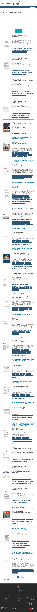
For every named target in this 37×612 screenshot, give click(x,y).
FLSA (13, 461)
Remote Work (29, 483)
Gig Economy (20, 95)
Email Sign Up (18, 595)
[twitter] (29, 604)
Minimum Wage (20, 153)
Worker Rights (26, 115)
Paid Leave (13, 48)
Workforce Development (30, 93)
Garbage (18, 266)
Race (19, 310)
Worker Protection (15, 72)
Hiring (20, 307)
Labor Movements (22, 91)
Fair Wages (22, 70)
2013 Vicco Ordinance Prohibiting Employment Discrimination (23, 182)
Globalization (30, 441)
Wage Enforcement (15, 74)
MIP (6, 597)
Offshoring (14, 443)
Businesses (17, 519)
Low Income (14, 377)
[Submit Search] (33, 15)
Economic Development (22, 93)
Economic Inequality (22, 244)
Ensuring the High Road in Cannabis (18, 272)
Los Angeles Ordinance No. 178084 (18, 487)
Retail (17, 133)
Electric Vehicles (21, 178)
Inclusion (17, 307)
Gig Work (24, 95)
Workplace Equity (14, 419)
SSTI (6, 598)
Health (19, 398)
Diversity (13, 307)
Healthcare (25, 156)
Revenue (16, 330)
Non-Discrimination (15, 310)
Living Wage (26, 70)
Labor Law (17, 91)
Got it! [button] (31, 608)
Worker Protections (15, 117)
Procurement (21, 115)
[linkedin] (31, 604)
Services (19, 330)
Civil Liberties (14, 70)
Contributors (21, 6)
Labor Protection (22, 50)
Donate (18, 600)
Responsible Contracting (23, 543)
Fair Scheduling (21, 133)
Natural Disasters (28, 330)
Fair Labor (18, 70)
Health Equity (23, 398)
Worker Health (18, 221)
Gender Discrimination (22, 199)
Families (22, 156)
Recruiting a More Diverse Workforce (18, 293)
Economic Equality (26, 113)
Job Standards (28, 48)
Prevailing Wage (20, 113)
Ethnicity (22, 310)
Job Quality (23, 48)
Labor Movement (20, 521)
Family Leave (28, 353)
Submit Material (18, 598)
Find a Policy (32, 6)
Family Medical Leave (15, 224)
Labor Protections (26, 72)
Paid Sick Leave (18, 48)
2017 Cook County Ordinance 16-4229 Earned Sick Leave (22, 206)
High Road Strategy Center (6, 595)
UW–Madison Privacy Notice (22, 609)
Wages (32, 48)
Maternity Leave (14, 219)
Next (23, 577)
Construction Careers (15, 115)
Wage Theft (20, 74)
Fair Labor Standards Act (18, 461)
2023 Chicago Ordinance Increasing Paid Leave (20, 33)
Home (2, 6)
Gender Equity (18, 201)
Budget (13, 330)
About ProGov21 (7, 6)
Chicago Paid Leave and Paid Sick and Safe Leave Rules (22, 465)
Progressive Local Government (17, 2)
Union (13, 523)
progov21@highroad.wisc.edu (31, 602)
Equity (31, 307)
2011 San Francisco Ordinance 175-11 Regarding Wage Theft (23, 402)
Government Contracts (15, 545)
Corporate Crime (23, 459)
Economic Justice (15, 95)
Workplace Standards (22, 203)
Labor (17, 178)
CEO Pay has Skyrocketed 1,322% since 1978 (20, 228)
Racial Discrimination (15, 199)
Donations (27, 6)
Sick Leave (24, 353)
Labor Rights (17, 50)
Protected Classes (26, 197)
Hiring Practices (29, 199)
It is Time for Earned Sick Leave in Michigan (20, 337)
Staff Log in (18, 601)
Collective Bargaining (15, 543)
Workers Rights (28, 50)
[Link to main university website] (18, 591)
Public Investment (26, 153)
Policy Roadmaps (14, 6)
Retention (17, 175)
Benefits (13, 50)
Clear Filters (18, 31)
